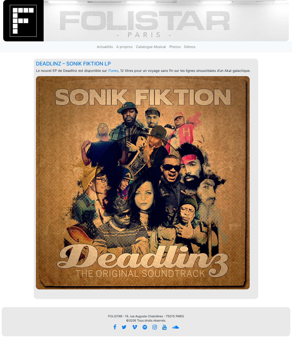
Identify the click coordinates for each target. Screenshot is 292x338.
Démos (189, 47)
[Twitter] (124, 327)
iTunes (113, 70)
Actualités (105, 47)
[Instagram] (154, 327)
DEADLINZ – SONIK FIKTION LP (73, 64)
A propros (124, 47)
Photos (175, 47)
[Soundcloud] (175, 327)
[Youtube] (164, 327)
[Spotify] (144, 327)
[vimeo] (134, 327)
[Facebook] (114, 327)
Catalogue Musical (151, 47)
